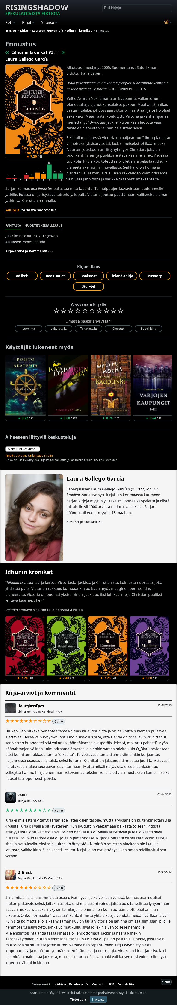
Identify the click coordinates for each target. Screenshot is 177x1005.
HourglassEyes (30, 705)
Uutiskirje (58, 984)
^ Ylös (166, 982)
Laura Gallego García (26, 59)
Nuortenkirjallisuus (43, 225)
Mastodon (98, 984)
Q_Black (24, 872)
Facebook (76, 984)
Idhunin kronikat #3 (32, 52)
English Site (125, 984)
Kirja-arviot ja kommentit (40, 692)
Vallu (22, 795)
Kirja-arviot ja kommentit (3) (29, 251)
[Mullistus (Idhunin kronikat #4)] (63, 52)
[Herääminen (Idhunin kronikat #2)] (7, 52)
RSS (111, 984)
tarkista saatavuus (38, 210)
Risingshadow (36, 9)
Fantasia (13, 225)
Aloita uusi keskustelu (22, 449)
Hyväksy (98, 999)
